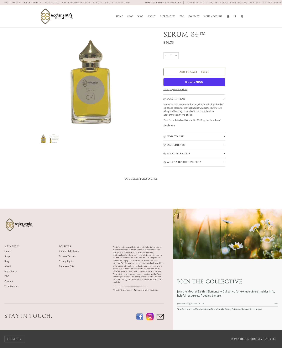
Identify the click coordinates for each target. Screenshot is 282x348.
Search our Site (66, 266)
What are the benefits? (184, 161)
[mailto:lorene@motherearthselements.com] (160, 316)
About (7, 266)
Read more (169, 125)
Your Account (11, 286)
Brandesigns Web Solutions (146, 290)
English (13, 338)
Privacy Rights (66, 261)
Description (176, 98)
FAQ (6, 276)
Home (7, 251)
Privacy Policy (231, 309)
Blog (6, 261)
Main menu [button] (12, 246)
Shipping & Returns (69, 251)
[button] (152, 16)
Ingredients (176, 144)
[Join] (274, 303)
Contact (8, 281)
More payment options (175, 89)
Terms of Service (248, 309)
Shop (7, 256)
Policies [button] (65, 246)
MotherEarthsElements (251, 338)
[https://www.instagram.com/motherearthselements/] (150, 316)
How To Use (175, 136)
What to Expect (178, 153)
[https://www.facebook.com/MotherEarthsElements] (139, 316)
